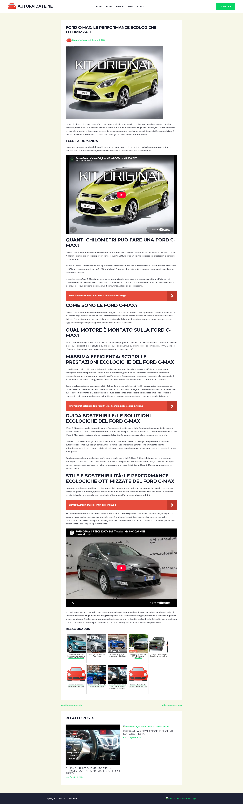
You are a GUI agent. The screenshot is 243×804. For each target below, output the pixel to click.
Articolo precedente (72, 705)
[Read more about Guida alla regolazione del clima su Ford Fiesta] (150, 726)
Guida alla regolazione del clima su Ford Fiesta (148, 732)
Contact (142, 6)
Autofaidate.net (36, 6)
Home (99, 6)
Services (120, 6)
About (109, 6)
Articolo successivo (171, 705)
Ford (67, 777)
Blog (130, 6)
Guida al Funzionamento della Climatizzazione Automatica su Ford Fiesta (93, 771)
